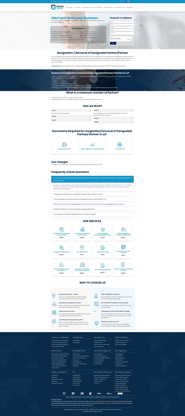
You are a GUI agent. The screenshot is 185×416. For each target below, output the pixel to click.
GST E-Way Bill (76, 385)
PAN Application (76, 340)
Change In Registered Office (121, 387)
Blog (72, 397)
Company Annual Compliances (122, 340)
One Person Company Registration (59, 342)
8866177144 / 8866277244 (59, 1)
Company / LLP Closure (120, 385)
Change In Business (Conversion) (122, 391)
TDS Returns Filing (98, 342)
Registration (78, 7)
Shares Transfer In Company (121, 389)
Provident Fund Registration (121, 361)
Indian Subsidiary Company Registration (61, 354)
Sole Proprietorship (98, 354)
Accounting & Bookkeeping (100, 340)
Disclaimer (116, 397)
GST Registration (77, 375)
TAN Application (76, 342)
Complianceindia (88, 411)
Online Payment (91, 397)
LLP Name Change (98, 381)
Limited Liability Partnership (58, 346)
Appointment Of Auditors (57, 383)
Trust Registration (98, 363)
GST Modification (76, 377)
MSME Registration (77, 361)
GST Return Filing (77, 379)
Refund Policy (106, 409)
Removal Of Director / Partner (122, 377)
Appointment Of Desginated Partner (102, 375)
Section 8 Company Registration (59, 361)
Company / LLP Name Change (122, 381)
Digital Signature (117, 7)
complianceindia (118, 403)
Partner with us (82, 397)
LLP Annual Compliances (120, 344)
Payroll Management (98, 346)
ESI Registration (118, 363)
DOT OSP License (119, 360)
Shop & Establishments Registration (81, 356)
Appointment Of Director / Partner (123, 375)
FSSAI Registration (119, 354)
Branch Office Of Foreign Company (59, 356)
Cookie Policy (92, 409)
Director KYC (55, 377)
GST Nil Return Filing (77, 381)
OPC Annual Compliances (121, 342)
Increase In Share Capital (121, 379)
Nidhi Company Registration (58, 358)
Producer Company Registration (59, 360)
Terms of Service (84, 409)
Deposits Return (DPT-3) (57, 379)
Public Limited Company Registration (60, 344)
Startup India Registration (121, 365)
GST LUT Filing (76, 383)
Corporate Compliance (97, 7)
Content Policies (117, 409)
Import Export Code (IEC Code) (80, 363)
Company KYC (55, 375)
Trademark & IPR (108, 7)
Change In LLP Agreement (100, 379)
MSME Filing (54, 381)
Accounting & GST (86, 7)
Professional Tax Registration (79, 358)
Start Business (69, 7)
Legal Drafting (129, 7)
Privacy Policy (99, 409)
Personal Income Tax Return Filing (101, 344)
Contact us (110, 397)
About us (68, 397)
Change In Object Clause (120, 383)
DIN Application (76, 354)
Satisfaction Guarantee (101, 397)
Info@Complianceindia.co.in (75, 1)
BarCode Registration (120, 358)
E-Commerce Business (99, 360)
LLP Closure (97, 383)
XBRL (123, 7)
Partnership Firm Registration (100, 356)
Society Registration (98, 361)
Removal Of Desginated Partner (101, 377)
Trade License (76, 360)
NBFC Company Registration (58, 363)
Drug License (76, 365)
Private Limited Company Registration (60, 340)
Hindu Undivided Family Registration (102, 358)
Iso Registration (118, 356)
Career (75, 397)
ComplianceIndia (55, 66)
